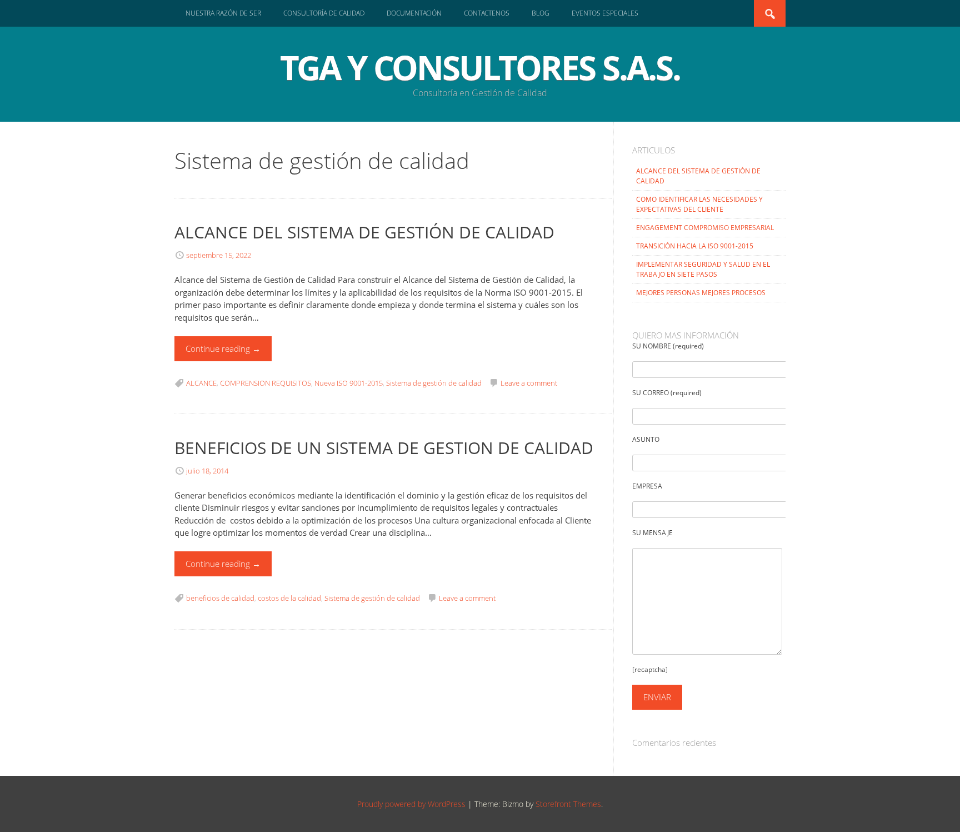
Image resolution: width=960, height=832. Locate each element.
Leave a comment (529, 383)
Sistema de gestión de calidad (434, 383)
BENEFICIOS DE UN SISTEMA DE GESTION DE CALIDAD (383, 447)
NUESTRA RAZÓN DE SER (223, 13)
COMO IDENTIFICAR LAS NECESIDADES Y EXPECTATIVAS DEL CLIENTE (699, 204)
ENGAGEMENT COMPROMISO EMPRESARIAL (705, 227)
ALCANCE (201, 383)
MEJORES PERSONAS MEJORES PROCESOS (701, 292)
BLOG (540, 13)
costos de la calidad (289, 598)
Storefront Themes (568, 804)
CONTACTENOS (486, 13)
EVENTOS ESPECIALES (605, 13)
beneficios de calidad (220, 598)
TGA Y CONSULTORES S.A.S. (480, 67)
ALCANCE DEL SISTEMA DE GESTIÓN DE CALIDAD (364, 232)
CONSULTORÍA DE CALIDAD (323, 13)
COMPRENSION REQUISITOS (265, 383)
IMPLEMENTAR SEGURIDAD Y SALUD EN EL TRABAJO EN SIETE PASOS (703, 269)
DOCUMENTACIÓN (414, 13)
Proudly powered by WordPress (411, 804)
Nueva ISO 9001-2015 (348, 383)
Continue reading (223, 348)
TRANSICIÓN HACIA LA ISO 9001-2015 (694, 246)
